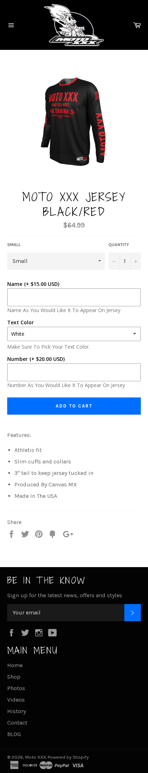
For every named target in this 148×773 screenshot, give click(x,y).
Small (14, 244)
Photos (16, 688)
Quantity (118, 244)
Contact (17, 722)
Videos (16, 699)
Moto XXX (35, 757)
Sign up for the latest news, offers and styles (64, 595)
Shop (13, 676)
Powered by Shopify (68, 757)
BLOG (14, 734)
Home (15, 665)
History (16, 711)
